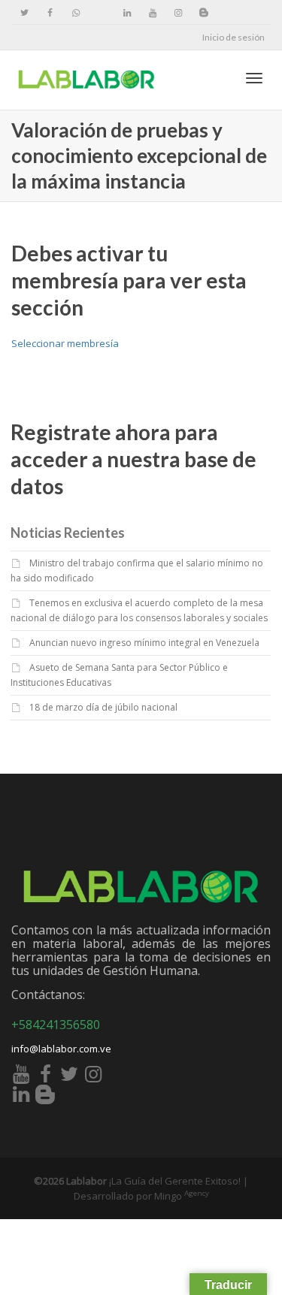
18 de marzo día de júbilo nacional (103, 707)
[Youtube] (152, 12)
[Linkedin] (126, 12)
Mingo (181, 1196)
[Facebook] (50, 12)
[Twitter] (24, 12)
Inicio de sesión (233, 37)
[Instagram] (177, 12)
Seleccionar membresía (65, 343)
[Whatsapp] (75, 12)
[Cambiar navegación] (254, 78)
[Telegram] (101, 12)
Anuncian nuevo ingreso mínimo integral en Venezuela (144, 642)
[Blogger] (203, 12)
